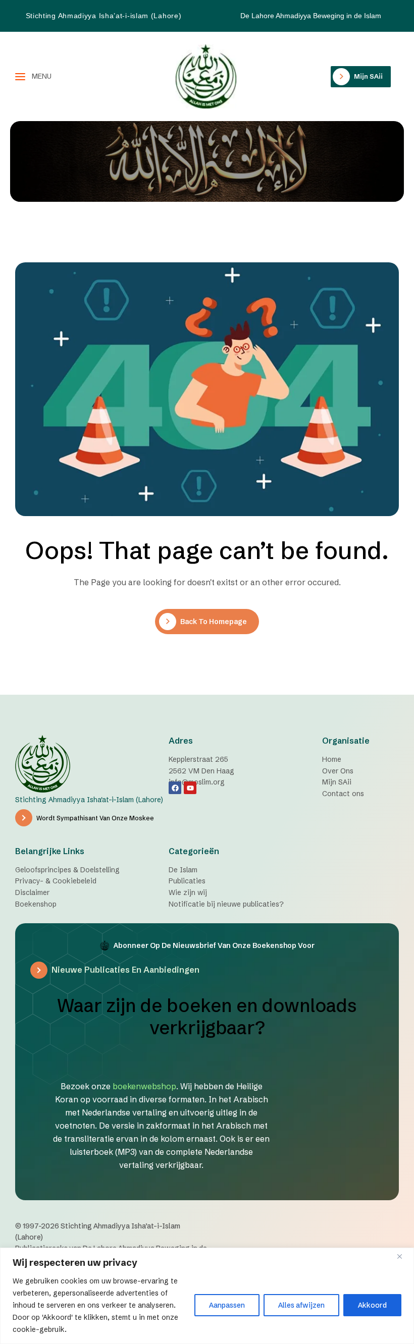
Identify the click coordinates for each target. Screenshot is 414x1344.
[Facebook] (175, 787)
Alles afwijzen (301, 1305)
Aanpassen (227, 1305)
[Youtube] (190, 787)
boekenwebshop (144, 1086)
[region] (207, 1296)
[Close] (403, 1256)
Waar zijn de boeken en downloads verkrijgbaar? (207, 1016)
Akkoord (372, 1305)
